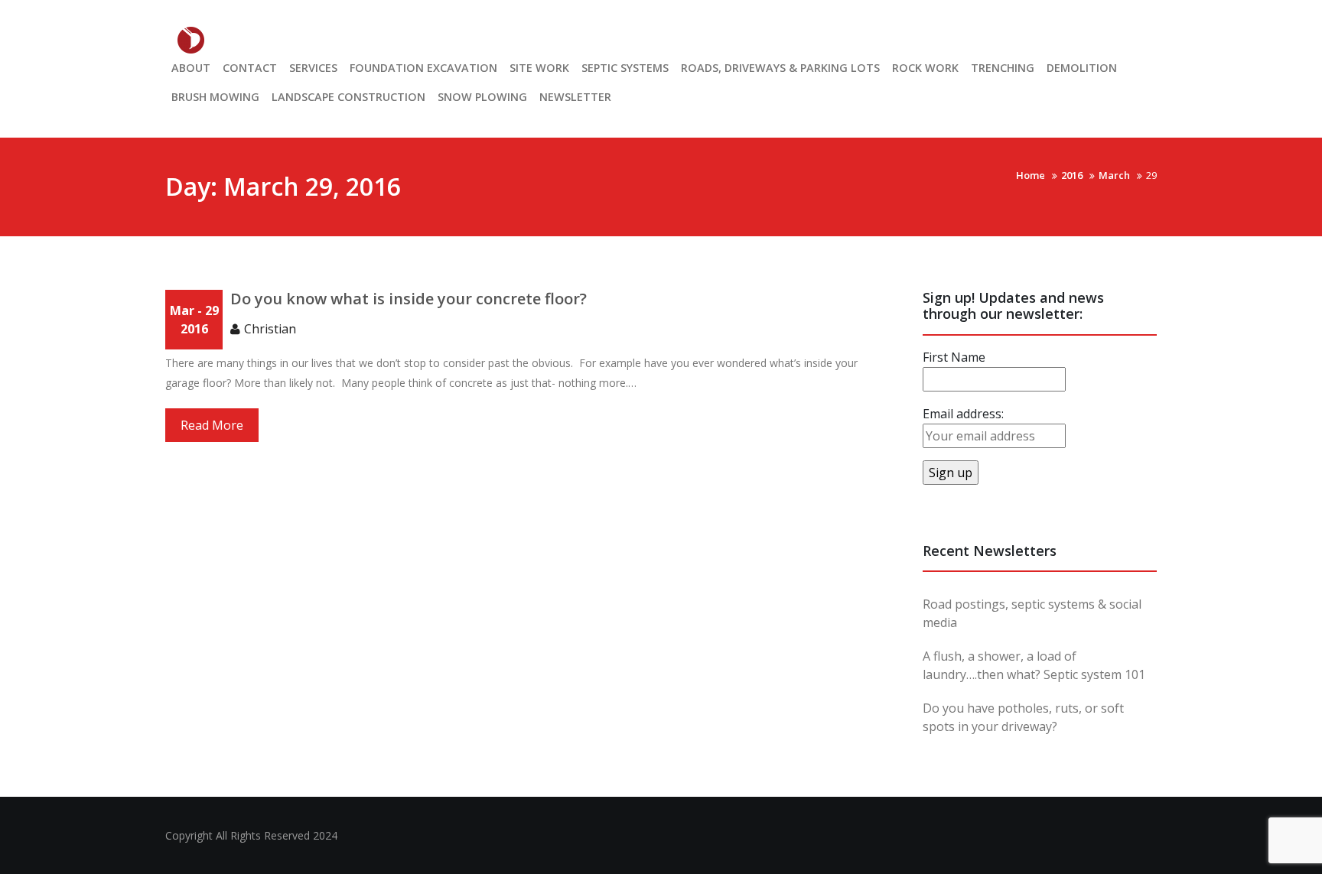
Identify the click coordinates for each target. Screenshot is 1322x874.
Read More (212, 425)
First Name (954, 357)
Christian (270, 328)
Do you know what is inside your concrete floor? (408, 298)
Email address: (963, 413)
